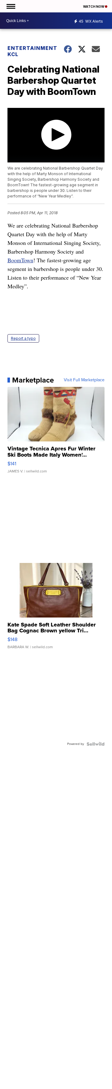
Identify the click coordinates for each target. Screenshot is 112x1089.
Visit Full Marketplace (84, 380)
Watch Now (94, 6)
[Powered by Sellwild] (95, 744)
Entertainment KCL (31, 51)
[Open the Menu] (10, 6)
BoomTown (20, 260)
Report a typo (23, 338)
